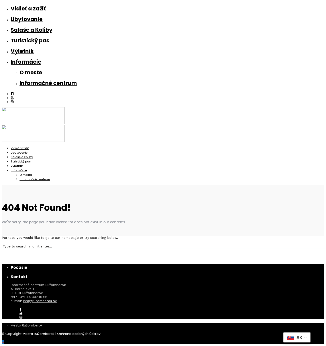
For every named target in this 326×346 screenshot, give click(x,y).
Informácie (26, 61)
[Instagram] (12, 102)
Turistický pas (30, 40)
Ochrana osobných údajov (78, 333)
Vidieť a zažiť (28, 8)
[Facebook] (21, 309)
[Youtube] (12, 98)
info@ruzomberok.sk (40, 301)
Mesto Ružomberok (26, 325)
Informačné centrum (48, 83)
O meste (31, 72)
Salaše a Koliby (31, 30)
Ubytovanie (27, 19)
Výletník (22, 51)
